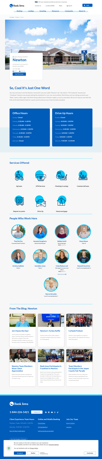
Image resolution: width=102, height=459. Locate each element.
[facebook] (46, 412)
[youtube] (52, 412)
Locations (17, 17)
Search (70, 6)
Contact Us (37, 412)
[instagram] (55, 412)
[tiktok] (58, 412)
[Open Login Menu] (91, 5)
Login (87, 5)
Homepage (12, 17)
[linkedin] (49, 412)
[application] (51, 448)
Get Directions (19, 74)
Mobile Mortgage (61, 274)
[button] (19, 11)
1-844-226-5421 (19, 412)
